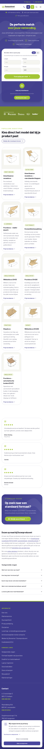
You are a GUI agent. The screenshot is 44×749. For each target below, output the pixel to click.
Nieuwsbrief (6, 674)
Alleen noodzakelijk (22, 739)
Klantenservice (7, 616)
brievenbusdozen (33, 541)
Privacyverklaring (7, 624)
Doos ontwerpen (7, 670)
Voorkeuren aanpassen (11, 734)
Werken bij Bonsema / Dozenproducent (14, 638)
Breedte (25, 58)
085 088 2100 (38, 2)
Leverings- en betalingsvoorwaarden (14, 631)
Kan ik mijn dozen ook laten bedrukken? (14, 581)
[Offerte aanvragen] (28, 7)
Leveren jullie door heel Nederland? (13, 591)
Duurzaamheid (6, 620)
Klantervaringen (7, 678)
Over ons (4, 612)
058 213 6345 (6, 710)
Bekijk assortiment (18, 519)
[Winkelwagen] (32, 7)
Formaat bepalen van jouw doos (12, 655)
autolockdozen (22, 541)
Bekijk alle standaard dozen (12, 141)
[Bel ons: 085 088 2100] (24, 7)
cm (38, 52)
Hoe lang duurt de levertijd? (10, 575)
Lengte (6, 58)
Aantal (24, 66)
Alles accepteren (22, 743)
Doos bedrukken (7, 666)
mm (34, 52)
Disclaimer (5, 627)
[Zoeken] (36, 7)
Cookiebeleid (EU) (7, 642)
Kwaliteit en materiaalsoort (11, 659)
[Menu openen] (40, 7)
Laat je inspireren (7, 663)
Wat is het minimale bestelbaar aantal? (14, 586)
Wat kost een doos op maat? (11, 570)
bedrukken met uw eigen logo (21, 548)
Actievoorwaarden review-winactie (13, 635)
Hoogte (6, 66)
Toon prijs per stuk (21, 76)
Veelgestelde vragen (8, 652)
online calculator (12, 551)
